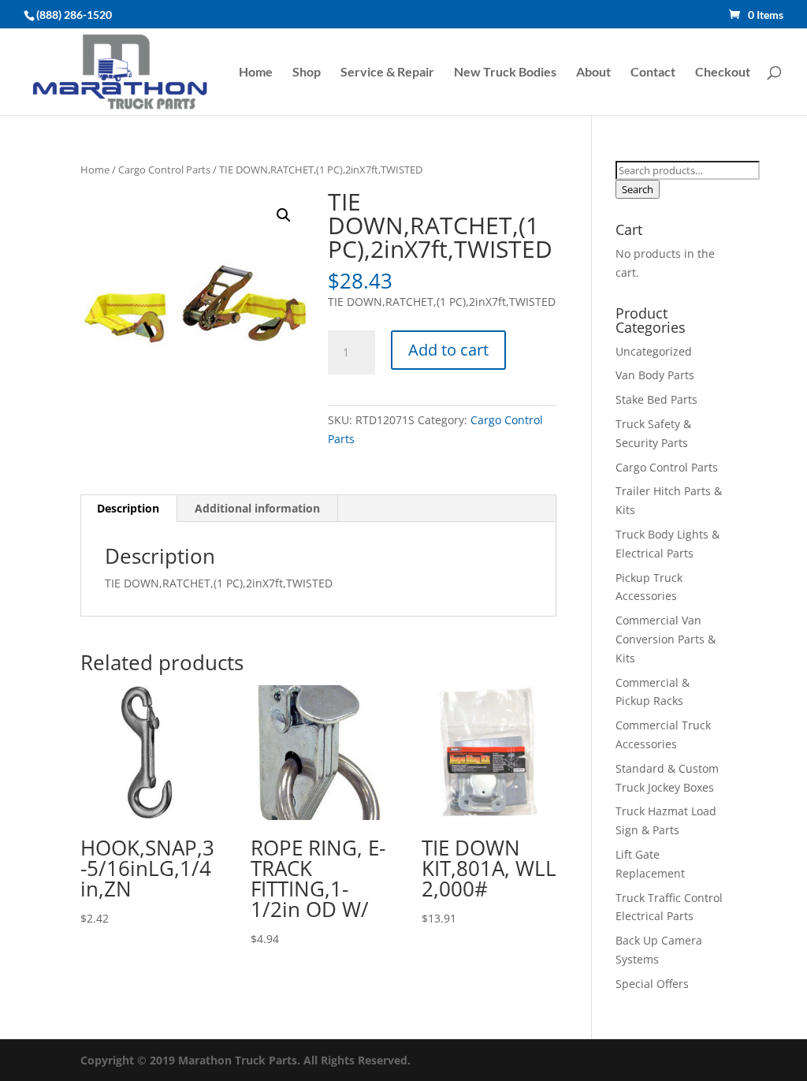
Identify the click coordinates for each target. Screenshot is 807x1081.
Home (256, 72)
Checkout (722, 72)
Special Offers (652, 983)
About (593, 72)
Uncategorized (653, 351)
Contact (652, 72)
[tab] (128, 508)
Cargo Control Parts (164, 169)
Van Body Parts (654, 374)
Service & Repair (387, 72)
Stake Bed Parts (656, 399)
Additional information (257, 508)
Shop (306, 72)
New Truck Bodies (505, 72)
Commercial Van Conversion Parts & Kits (665, 639)
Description (128, 508)
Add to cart (448, 349)
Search (637, 189)
